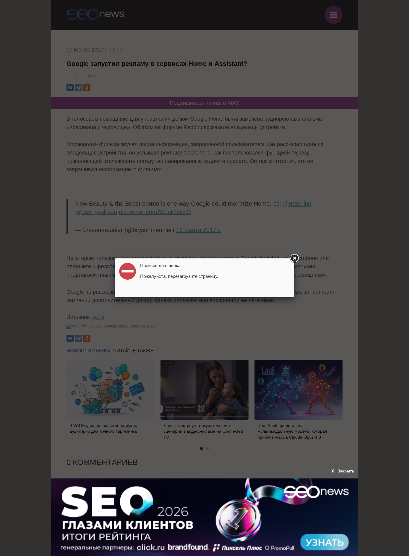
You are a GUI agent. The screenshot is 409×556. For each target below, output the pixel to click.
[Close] (294, 258)
